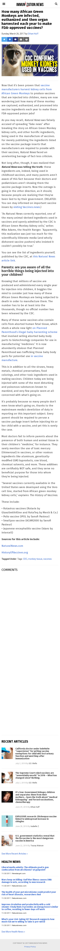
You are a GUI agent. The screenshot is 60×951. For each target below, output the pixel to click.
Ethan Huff (33, 33)
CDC (25, 559)
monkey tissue (35, 559)
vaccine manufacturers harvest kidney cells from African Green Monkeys (27, 89)
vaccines (47, 559)
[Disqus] (30, 612)
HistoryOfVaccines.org (15, 552)
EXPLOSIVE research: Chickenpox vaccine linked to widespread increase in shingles (36, 819)
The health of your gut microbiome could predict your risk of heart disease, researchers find (29, 893)
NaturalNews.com (12, 545)
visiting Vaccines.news (26, 207)
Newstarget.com (19, 874)
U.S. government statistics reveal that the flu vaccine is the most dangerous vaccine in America (34, 838)
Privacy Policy (30, 947)
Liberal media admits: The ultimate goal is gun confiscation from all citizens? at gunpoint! (25, 868)
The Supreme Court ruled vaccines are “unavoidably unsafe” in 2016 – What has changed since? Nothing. (36, 775)
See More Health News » (13, 931)
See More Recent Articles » (15, 853)
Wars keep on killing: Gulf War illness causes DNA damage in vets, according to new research (27, 880)
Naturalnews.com (19, 886)
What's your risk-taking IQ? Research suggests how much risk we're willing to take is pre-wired (28, 920)
